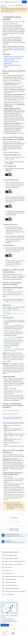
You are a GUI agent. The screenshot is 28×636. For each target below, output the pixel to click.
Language (6, 631)
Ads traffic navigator (9, 594)
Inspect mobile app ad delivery (11, 558)
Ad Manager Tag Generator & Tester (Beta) (14, 576)
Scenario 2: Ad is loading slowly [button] (10, 414)
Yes (10, 521)
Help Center (3, 5)
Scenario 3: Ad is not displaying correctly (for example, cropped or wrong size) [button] (13, 418)
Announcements (18, 5)
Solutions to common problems (10, 552)
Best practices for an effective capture (14, 56)
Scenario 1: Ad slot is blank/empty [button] (11, 410)
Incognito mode (10, 83)
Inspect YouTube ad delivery (11, 585)
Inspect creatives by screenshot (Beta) (13, 564)
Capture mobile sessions (10, 579)
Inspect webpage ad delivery (11, 555)
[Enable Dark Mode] (13, 633)
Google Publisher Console (10, 582)
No (17, 521)
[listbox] (6, 633)
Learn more (10, 11)
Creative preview (8, 567)
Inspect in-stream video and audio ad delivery (15, 561)
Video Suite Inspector (9, 573)
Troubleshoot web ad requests (12, 588)
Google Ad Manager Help (11, 2)
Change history (8, 570)
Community (10, 5)
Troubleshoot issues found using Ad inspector (15, 591)
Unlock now (4, 625)
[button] (2, 2)
